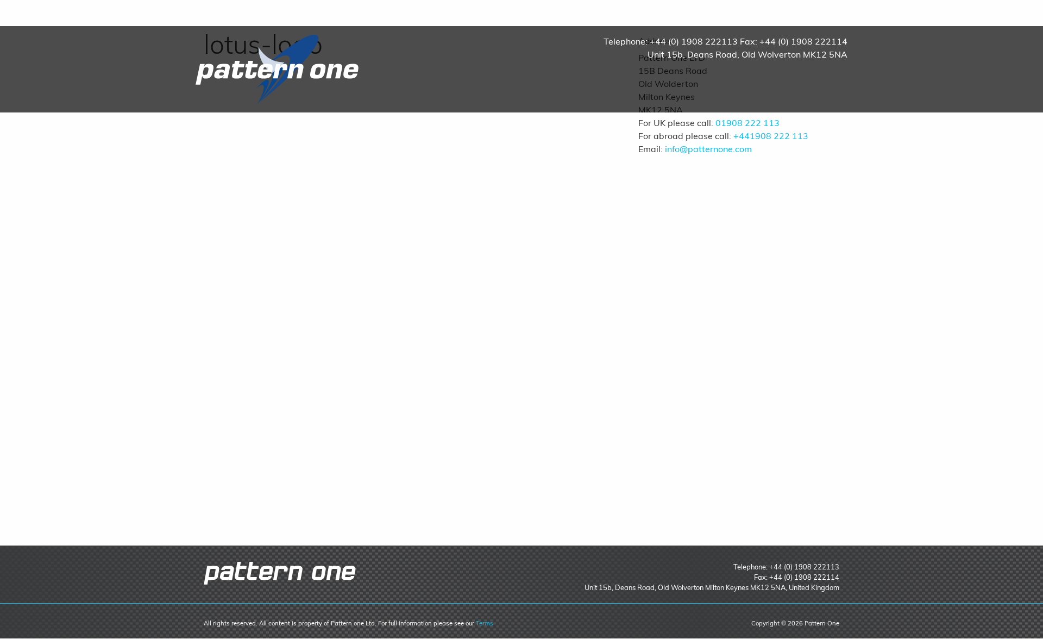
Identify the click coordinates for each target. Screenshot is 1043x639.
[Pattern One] (277, 68)
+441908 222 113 (770, 135)
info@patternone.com (708, 148)
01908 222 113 (747, 122)
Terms (484, 623)
